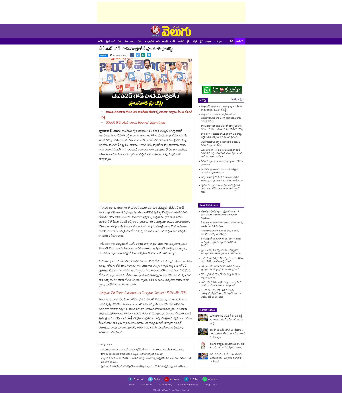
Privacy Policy (165, 385)
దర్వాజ (219, 41)
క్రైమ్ (188, 41)
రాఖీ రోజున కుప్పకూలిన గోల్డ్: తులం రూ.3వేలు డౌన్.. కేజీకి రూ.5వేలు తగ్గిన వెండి (222, 260)
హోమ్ (100, 41)
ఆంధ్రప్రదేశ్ (149, 41)
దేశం (120, 41)
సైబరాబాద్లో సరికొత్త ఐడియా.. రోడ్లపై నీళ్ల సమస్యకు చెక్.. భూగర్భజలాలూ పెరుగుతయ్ (221, 252)
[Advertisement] (171, 12)
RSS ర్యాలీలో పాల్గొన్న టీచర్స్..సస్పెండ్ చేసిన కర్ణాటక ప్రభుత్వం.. (220, 276)
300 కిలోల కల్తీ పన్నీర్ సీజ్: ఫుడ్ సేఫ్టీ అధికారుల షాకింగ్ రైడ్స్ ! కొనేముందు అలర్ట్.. (226, 320)
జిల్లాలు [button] (208, 41)
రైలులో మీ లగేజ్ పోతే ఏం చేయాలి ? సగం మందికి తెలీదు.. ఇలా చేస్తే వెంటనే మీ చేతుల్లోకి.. (227, 334)
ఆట (158, 41)
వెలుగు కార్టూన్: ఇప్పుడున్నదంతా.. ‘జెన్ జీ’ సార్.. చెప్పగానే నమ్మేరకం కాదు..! (227, 346)
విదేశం (139, 41)
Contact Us (146, 385)
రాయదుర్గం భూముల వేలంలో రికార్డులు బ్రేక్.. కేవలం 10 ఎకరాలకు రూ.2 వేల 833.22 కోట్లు (142, 350)
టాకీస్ (172, 41)
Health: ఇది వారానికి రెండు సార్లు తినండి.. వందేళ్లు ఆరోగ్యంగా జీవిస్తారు (220, 232)
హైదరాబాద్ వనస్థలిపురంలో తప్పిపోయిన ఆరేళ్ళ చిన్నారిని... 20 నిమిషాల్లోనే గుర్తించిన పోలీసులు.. (144, 367)
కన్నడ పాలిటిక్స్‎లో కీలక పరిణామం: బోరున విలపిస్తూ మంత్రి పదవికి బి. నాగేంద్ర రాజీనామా (222, 179)
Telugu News (211, 385)
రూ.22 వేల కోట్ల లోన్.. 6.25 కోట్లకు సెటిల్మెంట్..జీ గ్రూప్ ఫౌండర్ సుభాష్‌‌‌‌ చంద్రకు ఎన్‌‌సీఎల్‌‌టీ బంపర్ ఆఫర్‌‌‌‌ (221, 294)
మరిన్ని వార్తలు (237, 99)
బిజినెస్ (181, 41)
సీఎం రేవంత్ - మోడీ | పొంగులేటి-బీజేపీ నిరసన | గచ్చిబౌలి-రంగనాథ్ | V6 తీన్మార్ (226, 358)
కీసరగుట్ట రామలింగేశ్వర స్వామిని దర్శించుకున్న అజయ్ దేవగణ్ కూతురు (222, 224)
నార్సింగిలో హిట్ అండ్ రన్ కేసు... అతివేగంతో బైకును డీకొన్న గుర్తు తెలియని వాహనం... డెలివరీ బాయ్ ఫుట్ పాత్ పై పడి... (146, 360)
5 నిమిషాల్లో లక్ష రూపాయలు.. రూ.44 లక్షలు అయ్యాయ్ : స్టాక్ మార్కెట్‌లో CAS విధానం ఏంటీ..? (221, 242)
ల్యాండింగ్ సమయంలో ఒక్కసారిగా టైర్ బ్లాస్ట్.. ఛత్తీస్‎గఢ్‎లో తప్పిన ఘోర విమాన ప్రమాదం (221, 136)
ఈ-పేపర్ (240, 41)
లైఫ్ (201, 41)
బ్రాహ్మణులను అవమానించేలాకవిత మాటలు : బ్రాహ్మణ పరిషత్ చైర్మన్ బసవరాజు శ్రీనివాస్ (221, 268)
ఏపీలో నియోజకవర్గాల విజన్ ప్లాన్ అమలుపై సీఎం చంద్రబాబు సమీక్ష (220, 144)
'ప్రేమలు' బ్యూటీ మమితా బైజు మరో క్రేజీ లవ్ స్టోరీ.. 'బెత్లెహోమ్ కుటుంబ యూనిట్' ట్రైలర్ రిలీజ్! (220, 189)
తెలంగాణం (129, 41)
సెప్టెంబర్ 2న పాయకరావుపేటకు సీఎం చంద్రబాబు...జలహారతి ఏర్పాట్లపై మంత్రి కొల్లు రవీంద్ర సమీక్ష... (221, 118)
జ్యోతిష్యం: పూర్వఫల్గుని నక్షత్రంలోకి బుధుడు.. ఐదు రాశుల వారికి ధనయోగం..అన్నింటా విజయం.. (221, 215)
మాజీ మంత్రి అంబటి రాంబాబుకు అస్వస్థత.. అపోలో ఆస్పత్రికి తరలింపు (132, 354)
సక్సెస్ (195, 41)
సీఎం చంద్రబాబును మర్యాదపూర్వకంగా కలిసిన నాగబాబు (222, 163)
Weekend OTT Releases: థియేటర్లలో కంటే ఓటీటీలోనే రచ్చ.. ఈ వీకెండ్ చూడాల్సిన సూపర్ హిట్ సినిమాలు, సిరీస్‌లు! (221, 153)
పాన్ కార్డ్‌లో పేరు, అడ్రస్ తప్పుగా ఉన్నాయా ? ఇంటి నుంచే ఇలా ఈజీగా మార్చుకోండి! (221, 284)
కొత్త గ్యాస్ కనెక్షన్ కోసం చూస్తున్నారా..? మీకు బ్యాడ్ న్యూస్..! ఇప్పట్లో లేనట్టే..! (221, 108)
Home (132, 385)
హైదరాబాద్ (110, 41)
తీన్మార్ (165, 41)
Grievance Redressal (188, 385)
